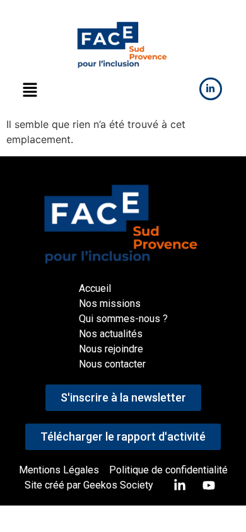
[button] (29, 90)
